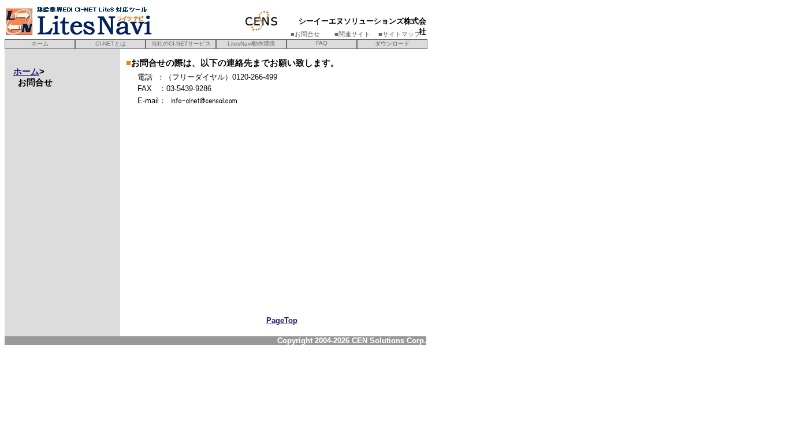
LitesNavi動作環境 (251, 43)
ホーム (40, 43)
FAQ (321, 43)
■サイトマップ (399, 34)
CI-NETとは (110, 43)
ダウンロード (392, 43)
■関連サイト (355, 34)
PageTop (281, 320)
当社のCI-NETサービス (181, 43)
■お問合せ (312, 34)
